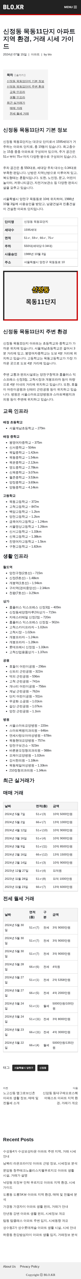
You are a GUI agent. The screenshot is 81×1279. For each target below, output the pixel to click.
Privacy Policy (29, 1266)
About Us (9, 1266)
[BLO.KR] (14, 7)
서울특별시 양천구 (23, 1068)
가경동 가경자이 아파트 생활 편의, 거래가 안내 (35, 1206)
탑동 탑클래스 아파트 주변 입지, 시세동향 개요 (35, 1220)
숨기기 (20, 75)
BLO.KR (49, 1275)
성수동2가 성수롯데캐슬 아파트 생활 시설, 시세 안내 (39, 1227)
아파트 (35, 54)
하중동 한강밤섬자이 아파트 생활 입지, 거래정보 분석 (40, 1234)
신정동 (42, 1068)
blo (50, 54)
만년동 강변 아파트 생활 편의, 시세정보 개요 (34, 1213)
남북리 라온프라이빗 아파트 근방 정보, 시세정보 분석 (40, 1163)
